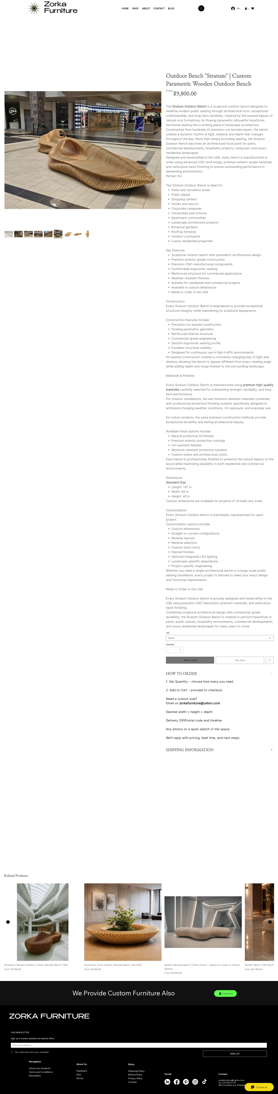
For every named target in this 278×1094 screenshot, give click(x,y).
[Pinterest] (186, 1082)
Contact (132, 1082)
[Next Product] (270, 922)
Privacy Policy (135, 1078)
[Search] (201, 8)
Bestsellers (35, 1075)
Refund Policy (135, 1074)
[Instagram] (195, 1082)
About (79, 1078)
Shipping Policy (136, 1070)
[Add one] (180, 650)
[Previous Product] (8, 922)
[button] (246, 8)
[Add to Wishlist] (270, 660)
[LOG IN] (232, 8)
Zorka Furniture (61, 8)
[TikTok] (204, 1082)
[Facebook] (177, 1082)
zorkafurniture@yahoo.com (199, 703)
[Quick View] (42, 922)
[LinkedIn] (167, 1082)
